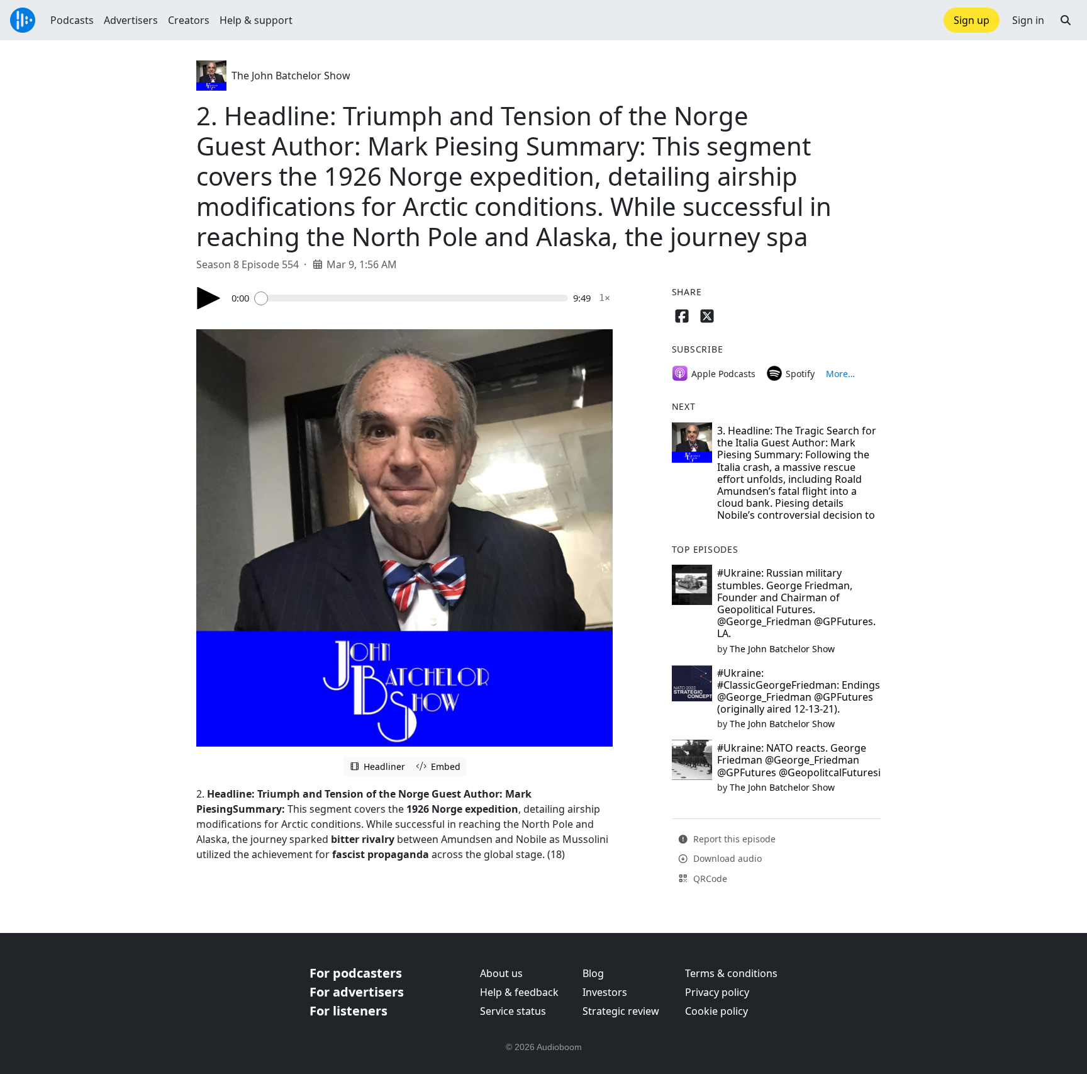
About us (501, 973)
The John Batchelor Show (290, 75)
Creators (188, 20)
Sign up (971, 20)
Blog (593, 973)
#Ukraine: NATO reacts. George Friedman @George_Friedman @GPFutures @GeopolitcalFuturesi (799, 760)
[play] (208, 298)
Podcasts (72, 20)
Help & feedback (519, 992)
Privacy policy (717, 992)
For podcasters (355, 972)
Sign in (1028, 20)
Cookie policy (716, 1011)
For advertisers (356, 991)
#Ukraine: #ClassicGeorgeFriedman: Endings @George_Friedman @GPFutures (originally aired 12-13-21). (798, 691)
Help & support (256, 20)
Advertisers (131, 20)
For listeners (348, 1010)
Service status (513, 1011)
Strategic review (621, 1011)
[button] (1065, 20)
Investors (605, 992)
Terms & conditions (731, 973)
